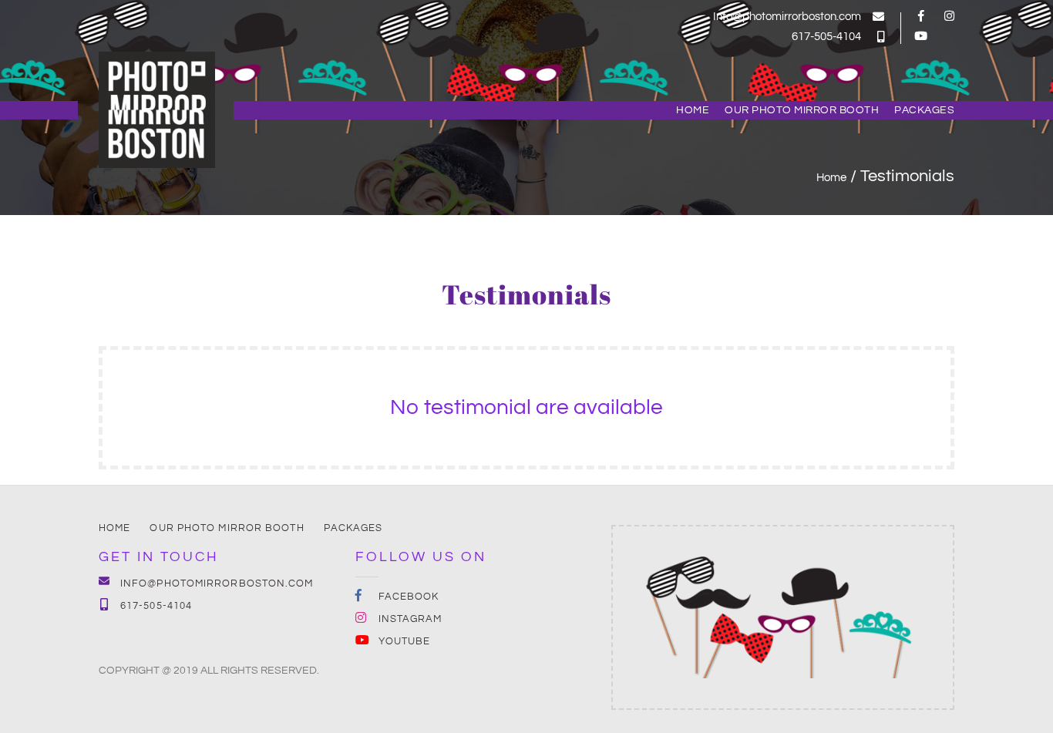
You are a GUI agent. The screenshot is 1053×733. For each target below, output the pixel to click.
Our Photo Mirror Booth (802, 110)
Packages (924, 110)
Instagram (410, 619)
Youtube (404, 641)
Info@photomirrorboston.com (787, 16)
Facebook (408, 596)
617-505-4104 (826, 36)
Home (692, 110)
